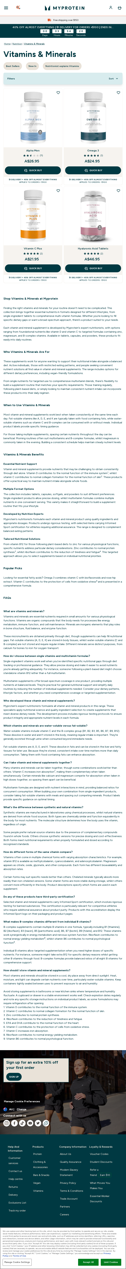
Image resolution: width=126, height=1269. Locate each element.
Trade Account (69, 1198)
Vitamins (38, 1190)
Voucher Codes (99, 1154)
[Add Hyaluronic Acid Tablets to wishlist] (118, 190)
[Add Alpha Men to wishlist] (58, 92)
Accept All (88, 1262)
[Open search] (18, 8)
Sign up (14, 1076)
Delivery (13, 1194)
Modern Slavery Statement (69, 1172)
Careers (64, 1214)
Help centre (16, 1179)
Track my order (17, 1210)
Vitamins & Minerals (34, 43)
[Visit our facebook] (14, 1123)
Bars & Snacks (41, 1175)
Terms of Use (19, 1256)
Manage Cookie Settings (17, 1262)
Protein (37, 1154)
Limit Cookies (111, 1262)
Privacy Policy (68, 1183)
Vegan (37, 1183)
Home (7, 43)
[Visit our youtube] (30, 1123)
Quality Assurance (70, 1161)
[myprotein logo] (64, 8)
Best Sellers (12, 66)
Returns (13, 1186)
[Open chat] (46, 1123)
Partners (65, 1206)
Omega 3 (93, 150)
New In (32, 66)
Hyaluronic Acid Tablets (93, 248)
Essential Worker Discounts (99, 1199)
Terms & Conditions (71, 1190)
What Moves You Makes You (100, 1186)
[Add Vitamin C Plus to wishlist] (58, 190)
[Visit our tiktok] (22, 1123)
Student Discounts (101, 1161)
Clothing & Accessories (40, 1164)
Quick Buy (35, 170)
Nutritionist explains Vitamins (62, 66)
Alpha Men (33, 150)
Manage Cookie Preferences (22, 1101)
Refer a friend (100, 1172)
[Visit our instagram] (6, 1123)
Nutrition (17, 43)
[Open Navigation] (6, 8)
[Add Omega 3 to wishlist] (118, 92)
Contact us (15, 1171)
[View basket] (120, 8)
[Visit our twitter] (38, 1123)
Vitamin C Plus (33, 248)
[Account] (111, 8)
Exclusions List (17, 1202)
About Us (65, 1154)
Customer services (15, 1161)
